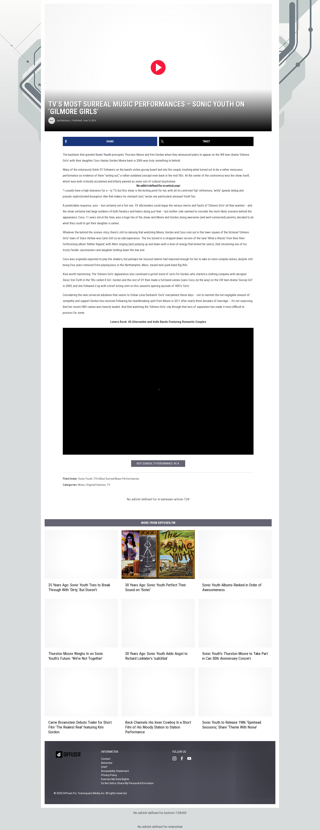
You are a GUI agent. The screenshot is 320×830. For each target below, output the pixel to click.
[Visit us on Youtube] (190, 758)
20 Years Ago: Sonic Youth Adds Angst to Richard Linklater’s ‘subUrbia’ (156, 656)
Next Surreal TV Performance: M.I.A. (158, 463)
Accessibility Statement (115, 771)
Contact (105, 758)
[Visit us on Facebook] (183, 758)
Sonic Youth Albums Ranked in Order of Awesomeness (231, 587)
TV (108, 484)
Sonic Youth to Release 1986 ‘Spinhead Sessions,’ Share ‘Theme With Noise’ (231, 724)
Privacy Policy (109, 775)
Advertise (106, 762)
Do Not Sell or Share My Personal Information (127, 783)
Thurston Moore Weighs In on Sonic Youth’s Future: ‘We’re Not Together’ (75, 656)
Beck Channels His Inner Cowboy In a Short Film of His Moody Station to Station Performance (158, 727)
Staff (104, 766)
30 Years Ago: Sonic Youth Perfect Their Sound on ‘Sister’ (155, 587)
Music (81, 484)
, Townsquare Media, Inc (90, 793)
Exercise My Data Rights (115, 779)
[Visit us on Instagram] (176, 758)
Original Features (96, 484)
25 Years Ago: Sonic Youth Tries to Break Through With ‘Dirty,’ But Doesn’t (79, 587)
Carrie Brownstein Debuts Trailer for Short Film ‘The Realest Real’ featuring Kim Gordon (80, 727)
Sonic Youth (103, 154)
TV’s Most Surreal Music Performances (116, 478)
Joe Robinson (63, 120)
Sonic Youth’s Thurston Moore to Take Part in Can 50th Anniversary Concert (235, 656)
